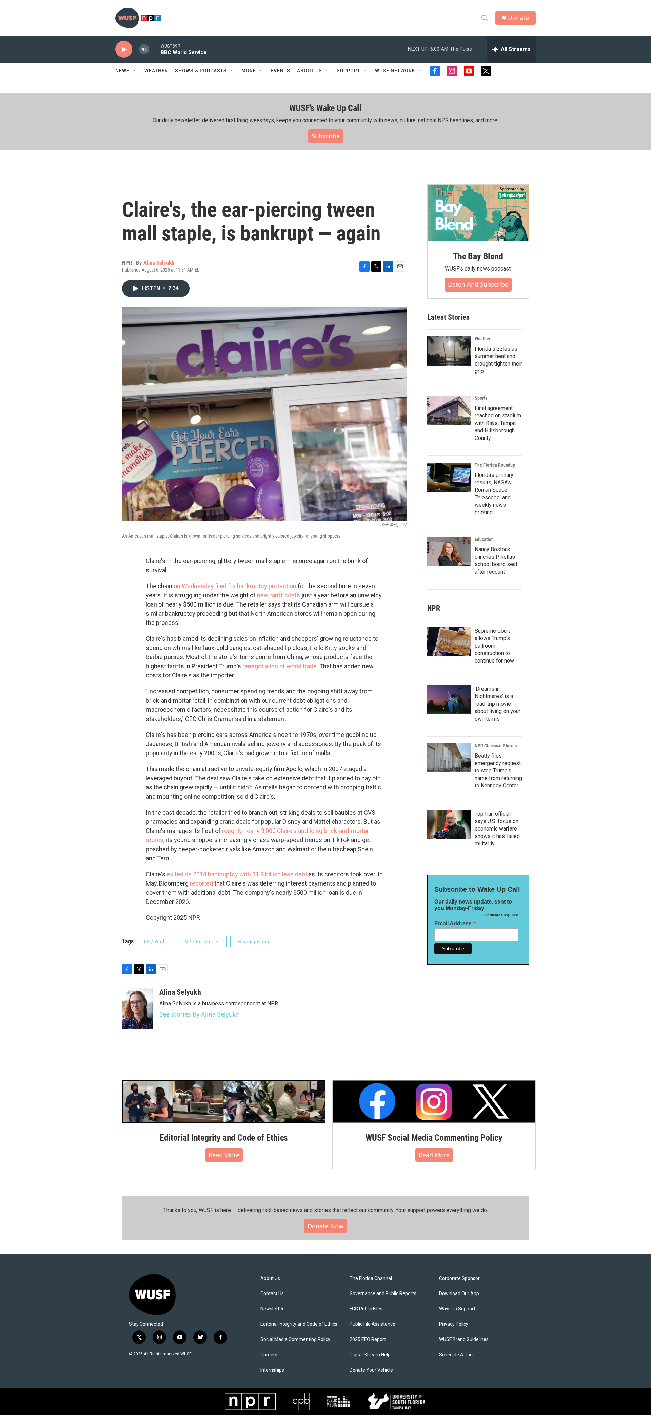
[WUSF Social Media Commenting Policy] (434, 1101)
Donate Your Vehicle (371, 1370)
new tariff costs (278, 595)
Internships (272, 1370)
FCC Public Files (366, 1308)
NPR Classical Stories (496, 745)
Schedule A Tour (456, 1354)
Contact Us (272, 1293)
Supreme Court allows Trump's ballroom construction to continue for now (494, 646)
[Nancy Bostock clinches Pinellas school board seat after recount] (449, 551)
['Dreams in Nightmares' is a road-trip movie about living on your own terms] (449, 699)
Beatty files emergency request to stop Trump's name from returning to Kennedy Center (498, 770)
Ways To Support (457, 1308)
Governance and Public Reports (383, 1293)
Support (348, 70)
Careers (268, 1354)
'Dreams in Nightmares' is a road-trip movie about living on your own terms (497, 704)
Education (484, 539)
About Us (270, 1278)
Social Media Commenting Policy (295, 1339)
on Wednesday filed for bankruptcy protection (235, 586)
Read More (224, 1155)
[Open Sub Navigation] (135, 70)
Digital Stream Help (370, 1354)
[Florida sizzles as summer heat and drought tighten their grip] (449, 351)
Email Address (455, 923)
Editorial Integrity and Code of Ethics (224, 1138)
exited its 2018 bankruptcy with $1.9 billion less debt (237, 874)
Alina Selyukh (158, 262)
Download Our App (459, 1293)
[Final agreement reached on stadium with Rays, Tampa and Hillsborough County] (449, 410)
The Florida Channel (371, 1278)
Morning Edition (254, 941)
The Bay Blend (478, 256)
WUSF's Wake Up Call (325, 108)
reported (201, 883)
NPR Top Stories (202, 941)
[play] (123, 49)
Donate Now (325, 1226)
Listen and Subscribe (478, 284)
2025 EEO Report (368, 1339)
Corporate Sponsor (459, 1278)
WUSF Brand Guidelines (464, 1339)
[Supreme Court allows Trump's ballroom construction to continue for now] (449, 641)
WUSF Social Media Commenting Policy (434, 1138)
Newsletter (272, 1308)
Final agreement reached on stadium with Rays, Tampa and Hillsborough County (498, 423)
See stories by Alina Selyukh (199, 1014)
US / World (155, 941)
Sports (481, 398)
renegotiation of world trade (279, 666)
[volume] (144, 49)
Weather (156, 70)
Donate (518, 17)
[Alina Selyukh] (137, 1008)
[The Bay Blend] (478, 213)
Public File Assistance (372, 1324)
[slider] (155, 49)
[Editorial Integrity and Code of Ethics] (223, 1101)
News (122, 70)
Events (280, 70)
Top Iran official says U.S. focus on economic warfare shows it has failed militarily (497, 829)
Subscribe (326, 136)
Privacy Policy (453, 1324)
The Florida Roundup (495, 465)
